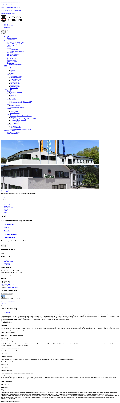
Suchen (2, 30)
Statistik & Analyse (7, 322)
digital (11, 301)
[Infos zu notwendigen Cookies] (9, 321)
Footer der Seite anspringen (8, 13)
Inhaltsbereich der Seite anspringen (10, 4)
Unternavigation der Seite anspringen (10, 7)
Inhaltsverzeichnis (8, 261)
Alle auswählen (15, 401)
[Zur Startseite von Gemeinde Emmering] (12, 21)
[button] (6, 36)
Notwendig (5, 321)
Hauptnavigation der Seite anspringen (10, 2)
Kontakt (6, 260)
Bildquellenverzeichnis (6, 293)
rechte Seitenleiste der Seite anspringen (11, 10)
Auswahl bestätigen (6, 401)
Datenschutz (7, 264)
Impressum (7, 263)
